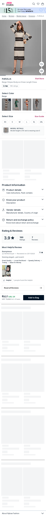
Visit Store (39, 79)
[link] (6, 104)
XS (5, 122)
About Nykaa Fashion (10, 513)
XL (34, 122)
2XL (41, 122)
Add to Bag (33, 297)
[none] (23, 10)
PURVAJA (6, 79)
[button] (3, 3)
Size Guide (39, 116)
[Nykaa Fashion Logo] (18, 4)
